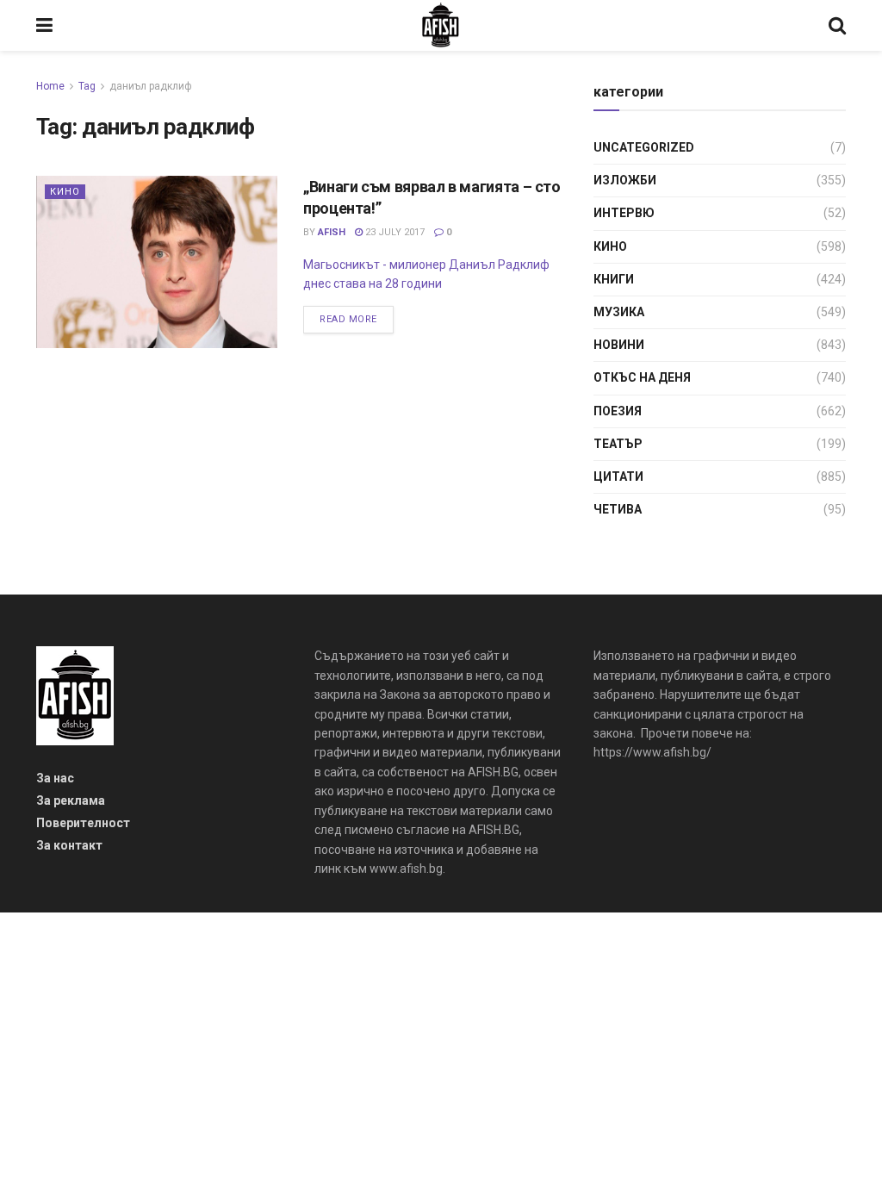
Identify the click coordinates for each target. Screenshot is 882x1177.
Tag (87, 86)
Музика (618, 312)
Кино (65, 191)
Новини (618, 345)
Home (50, 86)
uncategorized (643, 147)
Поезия (617, 411)
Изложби (624, 180)
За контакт (69, 845)
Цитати (618, 476)
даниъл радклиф (150, 86)
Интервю (624, 213)
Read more (348, 319)
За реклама (70, 800)
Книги (613, 279)
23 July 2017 (394, 232)
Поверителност (83, 823)
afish (331, 232)
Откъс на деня (642, 377)
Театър (618, 444)
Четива (617, 509)
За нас (55, 778)
